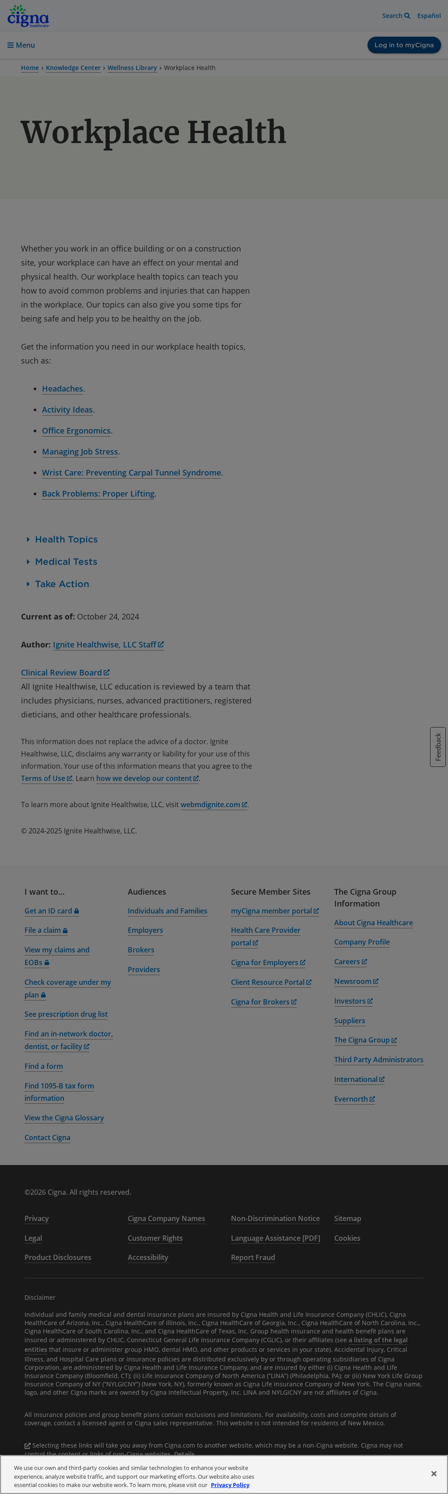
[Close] (434, 1473)
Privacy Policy (230, 1485)
